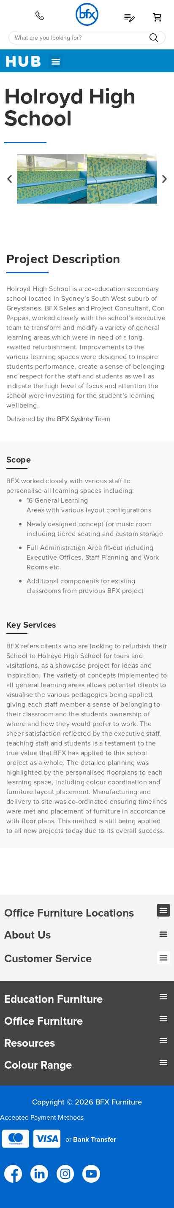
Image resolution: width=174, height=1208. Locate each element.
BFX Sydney (76, 419)
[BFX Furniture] (88, 14)
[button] (56, 61)
